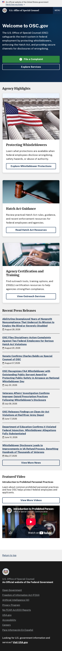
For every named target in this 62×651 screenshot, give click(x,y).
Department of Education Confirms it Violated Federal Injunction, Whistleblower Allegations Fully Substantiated (29, 430)
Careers (6, 625)
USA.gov (7, 615)
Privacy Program (11, 605)
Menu (57, 10)
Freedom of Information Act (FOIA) (21, 595)
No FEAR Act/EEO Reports (16, 610)
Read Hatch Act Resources (31, 229)
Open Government (12, 590)
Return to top (9, 555)
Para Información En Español (17, 630)
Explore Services (31, 66)
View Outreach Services (31, 296)
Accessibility (9, 620)
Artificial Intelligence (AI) (15, 600)
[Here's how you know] (31, 3)
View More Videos (31, 500)
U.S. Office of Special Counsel (24, 10)
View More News (31, 462)
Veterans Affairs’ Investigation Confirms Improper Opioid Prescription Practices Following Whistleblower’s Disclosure (26, 396)
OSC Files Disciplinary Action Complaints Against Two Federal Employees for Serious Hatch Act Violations (28, 341)
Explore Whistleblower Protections (31, 166)
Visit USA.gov (20, 642)
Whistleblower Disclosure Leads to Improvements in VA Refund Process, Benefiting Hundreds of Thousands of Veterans (30, 449)
